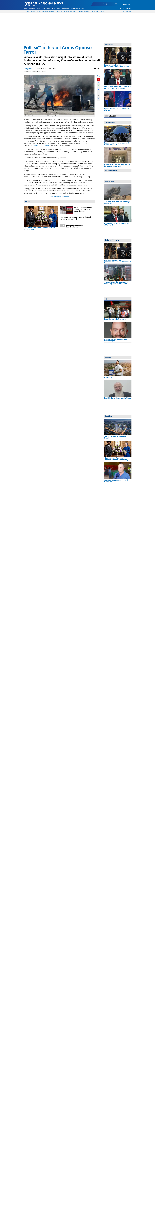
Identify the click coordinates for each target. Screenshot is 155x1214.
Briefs (39, 8)
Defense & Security (77, 8)
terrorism (27, 71)
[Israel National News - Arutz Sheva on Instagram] (123, 8)
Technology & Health (70, 11)
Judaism (33, 11)
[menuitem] (26, 8)
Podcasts (59, 11)
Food (39, 11)
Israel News (46, 8)
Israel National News (29, 44)
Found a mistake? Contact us (59, 196)
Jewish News (66, 8)
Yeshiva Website (84, 11)
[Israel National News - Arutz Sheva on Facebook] (120, 8)
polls (43, 71)
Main (26, 8)
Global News (56, 8)
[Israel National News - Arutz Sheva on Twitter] (117, 8)
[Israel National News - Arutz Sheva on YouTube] (126, 8)
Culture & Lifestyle (48, 11)
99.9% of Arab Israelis (42, 145)
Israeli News (39, 44)
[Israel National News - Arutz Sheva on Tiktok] (129, 8)
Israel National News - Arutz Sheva (39, 5)
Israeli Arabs (36, 71)
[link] (41, 219)
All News (32, 8)
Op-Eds (26, 11)
